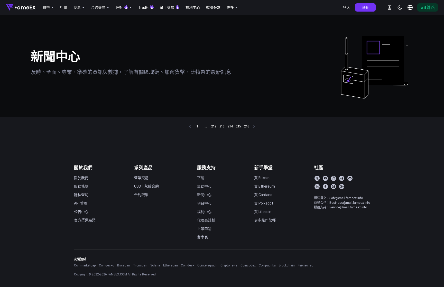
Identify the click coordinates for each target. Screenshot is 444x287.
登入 (346, 7)
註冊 (365, 7)
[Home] (20, 7)
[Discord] (350, 178)
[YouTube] (325, 178)
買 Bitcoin (262, 177)
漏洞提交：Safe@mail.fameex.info (338, 198)
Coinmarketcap (85, 265)
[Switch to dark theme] (400, 7)
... (206, 126)
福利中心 (204, 211)
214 (230, 126)
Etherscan (170, 265)
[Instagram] (333, 178)
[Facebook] (325, 186)
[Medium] (333, 186)
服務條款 (81, 186)
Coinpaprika (267, 265)
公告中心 (81, 211)
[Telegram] (342, 178)
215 (238, 126)
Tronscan (140, 265)
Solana (155, 265)
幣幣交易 (141, 177)
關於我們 (83, 168)
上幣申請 (204, 228)
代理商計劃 (206, 220)
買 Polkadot (263, 203)
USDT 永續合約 (146, 186)
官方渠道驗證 (85, 220)
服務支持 (206, 168)
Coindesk (187, 265)
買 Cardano (263, 194)
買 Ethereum (264, 186)
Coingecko (106, 265)
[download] (389, 7)
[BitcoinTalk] (342, 186)
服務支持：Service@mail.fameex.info (340, 207)
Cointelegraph (207, 265)
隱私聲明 (81, 194)
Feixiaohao (305, 265)
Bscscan (123, 265)
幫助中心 (204, 186)
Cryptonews (228, 265)
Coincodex (248, 265)
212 (213, 126)
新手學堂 (263, 168)
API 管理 (80, 203)
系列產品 (143, 168)
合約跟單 (141, 194)
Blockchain (287, 265)
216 (246, 126)
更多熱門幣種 (265, 220)
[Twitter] (317, 178)
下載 (200, 177)
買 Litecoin (262, 211)
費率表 (202, 237)
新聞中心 (204, 194)
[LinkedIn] (317, 186)
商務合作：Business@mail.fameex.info (342, 203)
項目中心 (204, 203)
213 (222, 126)
